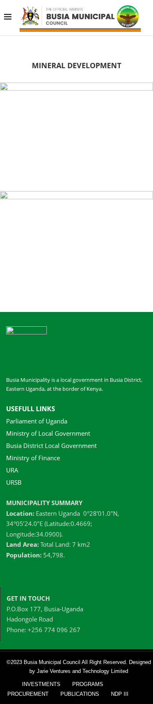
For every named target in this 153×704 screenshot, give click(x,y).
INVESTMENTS (41, 684)
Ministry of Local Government (48, 433)
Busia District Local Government (51, 446)
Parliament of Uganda (36, 421)
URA (12, 470)
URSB (14, 482)
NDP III (120, 694)
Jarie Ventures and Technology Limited (82, 671)
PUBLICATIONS (79, 694)
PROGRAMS (87, 684)
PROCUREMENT (28, 694)
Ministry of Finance (33, 458)
